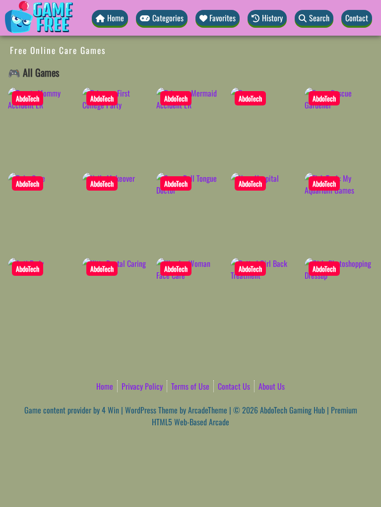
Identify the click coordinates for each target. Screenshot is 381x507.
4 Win (110, 410)
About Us (271, 386)
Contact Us (234, 386)
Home (104, 386)
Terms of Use (190, 386)
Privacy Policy (142, 386)
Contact (356, 18)
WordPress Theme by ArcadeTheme (176, 410)
